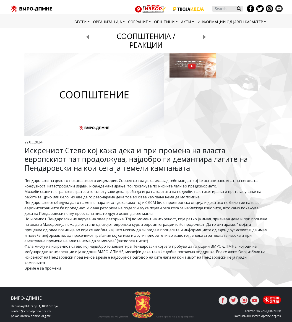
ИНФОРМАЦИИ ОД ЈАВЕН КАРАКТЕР (230, 21)
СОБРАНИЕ (138, 21)
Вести (80, 21)
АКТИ (186, 21)
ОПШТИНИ (164, 21)
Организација (107, 21)
